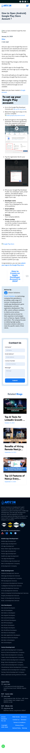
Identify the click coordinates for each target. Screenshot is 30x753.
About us (23, 717)
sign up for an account (19, 109)
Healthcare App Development (10, 556)
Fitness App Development (8, 553)
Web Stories (16, 717)
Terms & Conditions (19, 722)
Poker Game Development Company (12, 655)
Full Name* (8, 347)
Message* (8, 367)
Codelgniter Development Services (11, 586)
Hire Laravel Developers (8, 618)
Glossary (23, 719)
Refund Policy (16, 728)
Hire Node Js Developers (8, 613)
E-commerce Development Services (12, 583)
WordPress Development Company (11, 578)
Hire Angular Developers (8, 615)
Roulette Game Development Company (13, 660)
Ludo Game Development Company (11, 650)
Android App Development (9, 544)
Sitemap (24, 728)
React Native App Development (10, 549)
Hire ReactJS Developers (8, 633)
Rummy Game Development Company (12, 652)
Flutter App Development (8, 551)
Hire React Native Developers (9, 637)
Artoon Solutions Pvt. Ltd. (4, 719)
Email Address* (9, 354)
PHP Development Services (9, 581)
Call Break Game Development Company (13, 670)
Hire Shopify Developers (8, 628)
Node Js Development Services (10, 600)
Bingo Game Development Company (12, 662)
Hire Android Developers (8, 608)
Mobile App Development (8, 541)
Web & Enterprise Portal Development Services (14, 593)
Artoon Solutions (9, 296)
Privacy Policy (19, 725)
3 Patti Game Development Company (12, 665)
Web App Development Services (10, 576)
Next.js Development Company (10, 563)
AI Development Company (9, 566)
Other (3, 39)
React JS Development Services (10, 598)
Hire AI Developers (6, 642)
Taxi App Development (7, 558)
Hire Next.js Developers (8, 640)
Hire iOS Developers (6, 610)
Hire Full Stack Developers (8, 620)
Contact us (16, 719)
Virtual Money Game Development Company (14, 667)
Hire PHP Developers (7, 623)
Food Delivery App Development (10, 561)
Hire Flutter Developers (7, 625)
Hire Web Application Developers (10, 635)
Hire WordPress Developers (9, 630)
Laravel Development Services (10, 588)
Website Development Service (10, 573)
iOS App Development (7, 546)
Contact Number (10, 361)
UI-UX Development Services (9, 591)
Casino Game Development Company (12, 657)
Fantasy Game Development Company (12, 672)
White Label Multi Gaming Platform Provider (13, 675)
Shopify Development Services (10, 595)
